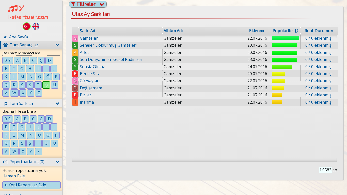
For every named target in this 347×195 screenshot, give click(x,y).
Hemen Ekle (13, 176)
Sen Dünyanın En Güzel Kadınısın (111, 59)
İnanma (87, 102)
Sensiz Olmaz (92, 66)
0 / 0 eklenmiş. (318, 38)
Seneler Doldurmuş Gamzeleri (108, 45)
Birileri (86, 95)
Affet (84, 52)
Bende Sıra (90, 73)
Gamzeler (89, 38)
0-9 (8, 60)
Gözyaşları (90, 81)
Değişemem (91, 88)
